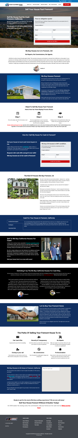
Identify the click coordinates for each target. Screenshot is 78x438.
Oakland (35, 376)
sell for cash (11, 376)
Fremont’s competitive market (32, 243)
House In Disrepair (39, 420)
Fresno (59, 424)
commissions (26, 146)
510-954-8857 (9, 423)
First (36, 39)
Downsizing (25, 424)
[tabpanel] (47, 224)
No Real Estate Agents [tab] (13, 221)
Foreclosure (25, 426)
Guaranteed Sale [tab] (12, 228)
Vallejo (31, 376)
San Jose (60, 420)
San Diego (48, 420)
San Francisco (61, 422)
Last (54, 39)
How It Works (26, 420)
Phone (36, 30)
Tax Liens (37, 424)
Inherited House (38, 422)
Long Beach (49, 422)
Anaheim (48, 429)
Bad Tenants (25, 422)
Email (54, 30)
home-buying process (48, 274)
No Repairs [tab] (11, 224)
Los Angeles (49, 424)
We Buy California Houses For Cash (14, 125)
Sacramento (61, 426)
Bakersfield (49, 426)
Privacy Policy (39, 435)
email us (7, 426)
